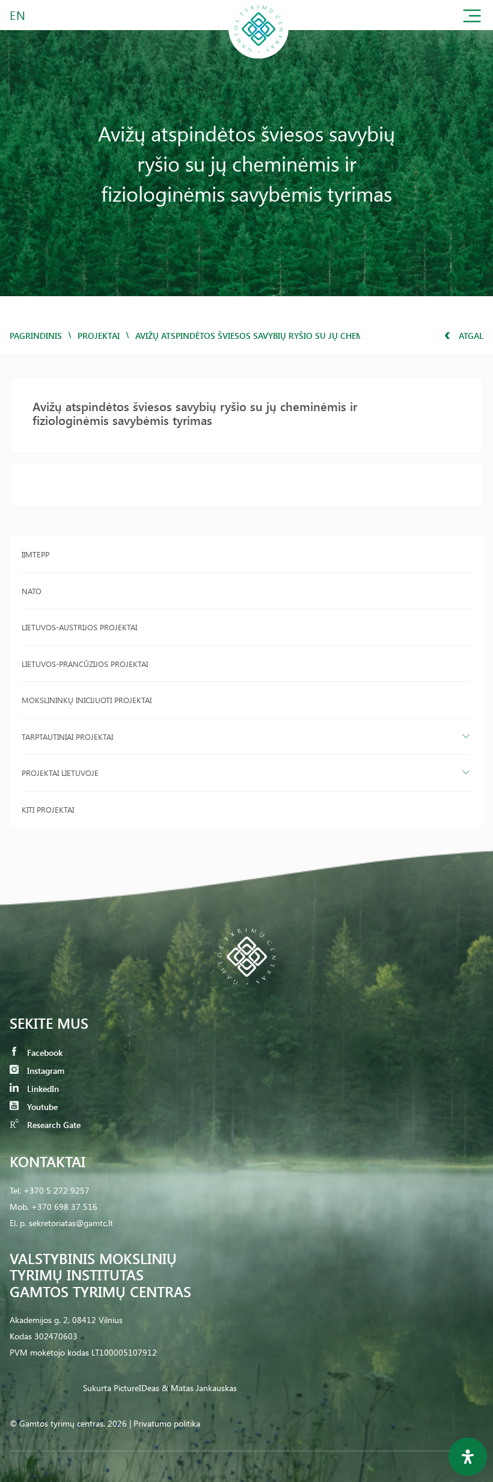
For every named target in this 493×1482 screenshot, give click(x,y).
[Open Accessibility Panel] (468, 1456)
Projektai (99, 335)
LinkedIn (42, 1088)
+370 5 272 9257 (56, 1190)
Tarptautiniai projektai (67, 736)
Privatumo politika (166, 1423)
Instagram (44, 1070)
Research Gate (53, 1124)
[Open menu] (472, 18)
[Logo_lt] (258, 56)
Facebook (44, 1052)
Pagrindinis (36, 335)
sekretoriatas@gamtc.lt (71, 1223)
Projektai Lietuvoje (60, 772)
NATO (31, 591)
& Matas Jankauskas (199, 1388)
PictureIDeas (136, 1388)
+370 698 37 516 (64, 1206)
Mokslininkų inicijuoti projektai (87, 700)
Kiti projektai (48, 809)
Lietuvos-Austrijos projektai (79, 627)
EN (18, 15)
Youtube (41, 1106)
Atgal (469, 335)
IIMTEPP (35, 554)
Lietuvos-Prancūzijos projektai (85, 664)
